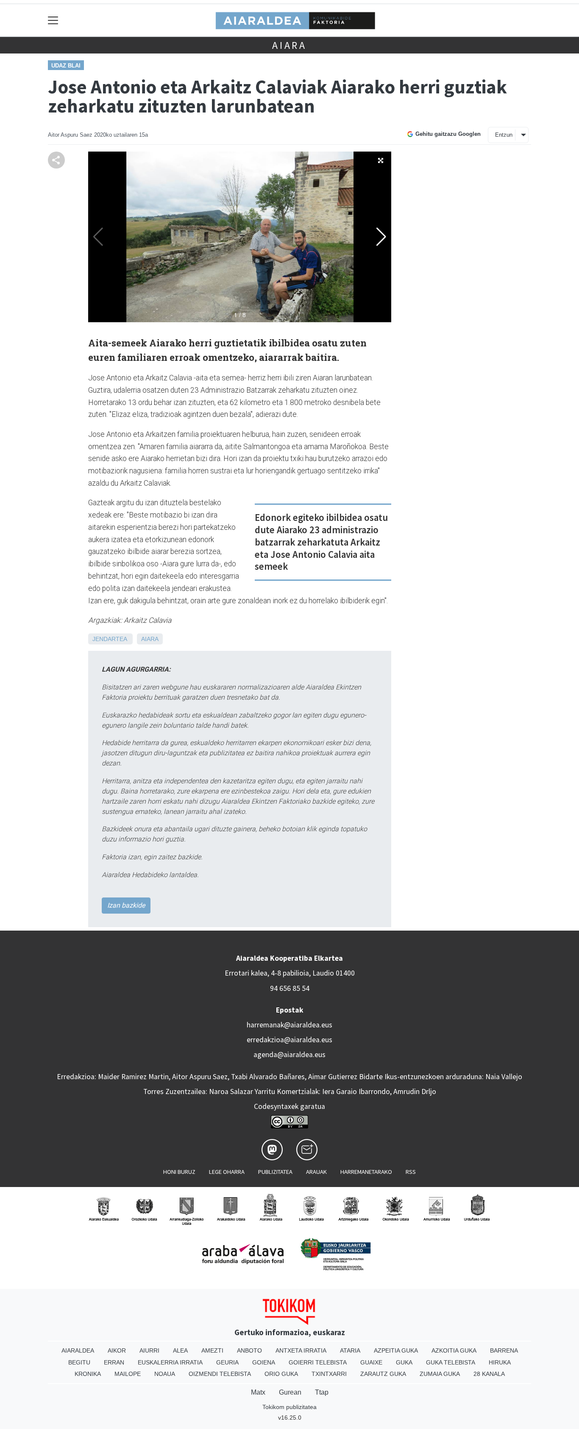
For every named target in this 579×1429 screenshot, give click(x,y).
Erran (114, 1362)
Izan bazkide (126, 905)
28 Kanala (489, 1373)
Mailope (127, 1373)
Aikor (117, 1350)
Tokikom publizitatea (289, 1407)
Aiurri (149, 1350)
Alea (180, 1350)
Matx (258, 1392)
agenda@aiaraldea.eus (289, 1054)
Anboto (249, 1350)
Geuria (227, 1362)
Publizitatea (275, 1172)
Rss (411, 1172)
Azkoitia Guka (453, 1350)
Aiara (289, 45)
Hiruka (500, 1362)
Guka (404, 1362)
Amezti (212, 1350)
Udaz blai (66, 65)
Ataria (350, 1350)
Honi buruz (179, 1172)
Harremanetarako (366, 1172)
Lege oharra (227, 1172)
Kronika (88, 1373)
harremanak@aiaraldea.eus (289, 1025)
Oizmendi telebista (220, 1373)
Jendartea (109, 639)
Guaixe (371, 1362)
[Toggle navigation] (53, 20)
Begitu (79, 1362)
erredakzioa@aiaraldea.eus (289, 1039)
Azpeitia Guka (396, 1350)
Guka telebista (450, 1362)
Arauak (316, 1172)
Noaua (164, 1373)
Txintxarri (329, 1373)
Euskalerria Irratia (170, 1362)
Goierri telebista (318, 1362)
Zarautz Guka (383, 1373)
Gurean (290, 1392)
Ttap (321, 1392)
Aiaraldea (77, 1350)
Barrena (504, 1350)
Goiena (263, 1362)
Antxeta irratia (301, 1350)
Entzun (503, 135)
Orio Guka (281, 1373)
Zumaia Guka (440, 1373)
